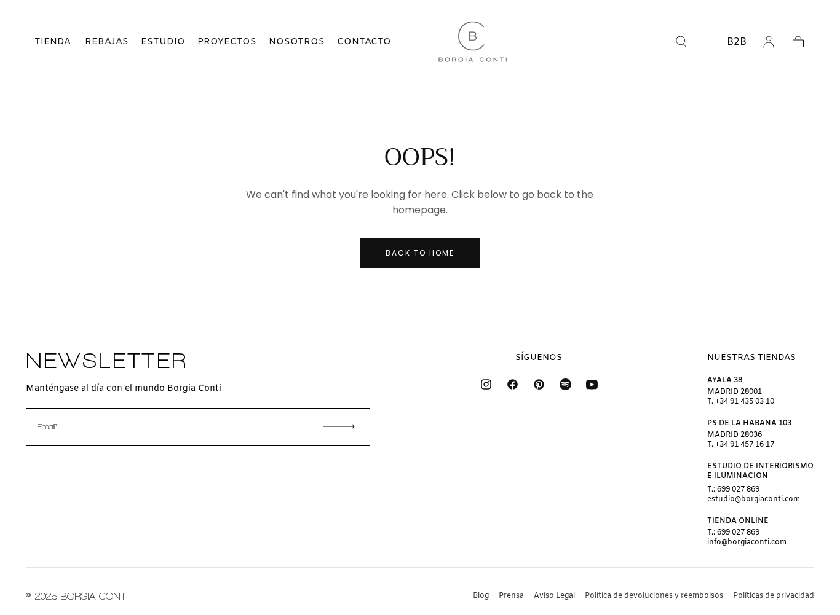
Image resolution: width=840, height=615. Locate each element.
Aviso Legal (554, 596)
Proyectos (226, 42)
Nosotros (297, 42)
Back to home (420, 253)
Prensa (511, 596)
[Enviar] (339, 426)
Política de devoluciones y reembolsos (654, 596)
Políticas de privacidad (773, 596)
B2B (737, 42)
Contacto (364, 42)
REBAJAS (107, 42)
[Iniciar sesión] (768, 41)
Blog (481, 596)
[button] (41, 41)
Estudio (163, 42)
